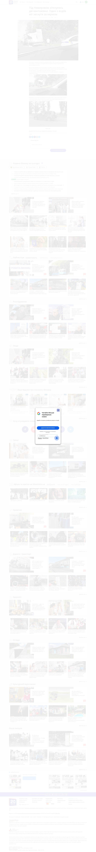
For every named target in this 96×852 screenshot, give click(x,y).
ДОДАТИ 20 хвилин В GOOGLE (48, 427)
